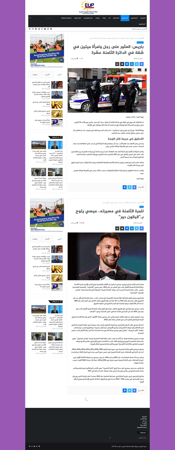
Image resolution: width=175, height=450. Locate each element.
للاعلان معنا (143, 425)
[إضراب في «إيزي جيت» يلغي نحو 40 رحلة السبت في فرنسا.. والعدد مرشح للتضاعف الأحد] (38, 145)
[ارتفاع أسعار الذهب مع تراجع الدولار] (57, 105)
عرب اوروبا (133, 38)
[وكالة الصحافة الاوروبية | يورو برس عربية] (87, 7)
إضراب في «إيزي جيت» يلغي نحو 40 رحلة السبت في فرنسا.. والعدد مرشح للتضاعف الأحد (39, 155)
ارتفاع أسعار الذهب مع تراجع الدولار (41, 103)
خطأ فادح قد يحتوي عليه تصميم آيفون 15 (42, 121)
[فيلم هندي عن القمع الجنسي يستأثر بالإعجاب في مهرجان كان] (57, 85)
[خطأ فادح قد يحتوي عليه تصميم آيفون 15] (57, 123)
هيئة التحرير (143, 418)
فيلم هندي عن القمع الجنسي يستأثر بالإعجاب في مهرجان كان (41, 84)
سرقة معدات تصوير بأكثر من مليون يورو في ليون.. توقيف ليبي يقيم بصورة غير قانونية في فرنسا (39, 182)
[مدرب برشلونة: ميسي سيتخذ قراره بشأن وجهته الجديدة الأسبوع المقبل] (57, 95)
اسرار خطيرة (77, 18)
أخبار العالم (116, 18)
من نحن (144, 421)
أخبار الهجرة (142, 24)
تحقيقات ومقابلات (66, 18)
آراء (109, 18)
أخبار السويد (134, 18)
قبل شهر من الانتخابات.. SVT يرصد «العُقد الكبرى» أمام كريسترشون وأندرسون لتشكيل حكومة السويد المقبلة (56, 156)
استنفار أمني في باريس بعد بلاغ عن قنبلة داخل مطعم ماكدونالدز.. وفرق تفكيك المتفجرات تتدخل (55, 182)
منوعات (97, 18)
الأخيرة (47, 75)
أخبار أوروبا (125, 18)
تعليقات (34, 75)
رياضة (104, 18)
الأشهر (60, 75)
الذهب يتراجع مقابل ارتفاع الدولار (42, 112)
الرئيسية (142, 18)
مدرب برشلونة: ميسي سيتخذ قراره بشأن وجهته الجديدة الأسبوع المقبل (41, 94)
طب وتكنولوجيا (88, 18)
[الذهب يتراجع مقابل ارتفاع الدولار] (57, 114)
